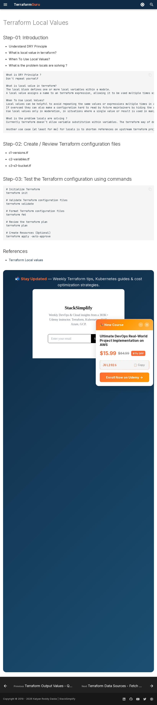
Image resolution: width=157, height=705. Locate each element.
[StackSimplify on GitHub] (131, 699)
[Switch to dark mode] (142, 4)
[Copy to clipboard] (150, 75)
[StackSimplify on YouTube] (138, 699)
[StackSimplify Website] (152, 699)
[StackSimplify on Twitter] (145, 699)
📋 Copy (139, 365)
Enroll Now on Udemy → (124, 377)
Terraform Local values (26, 260)
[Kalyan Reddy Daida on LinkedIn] (124, 699)
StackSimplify (67, 698)
